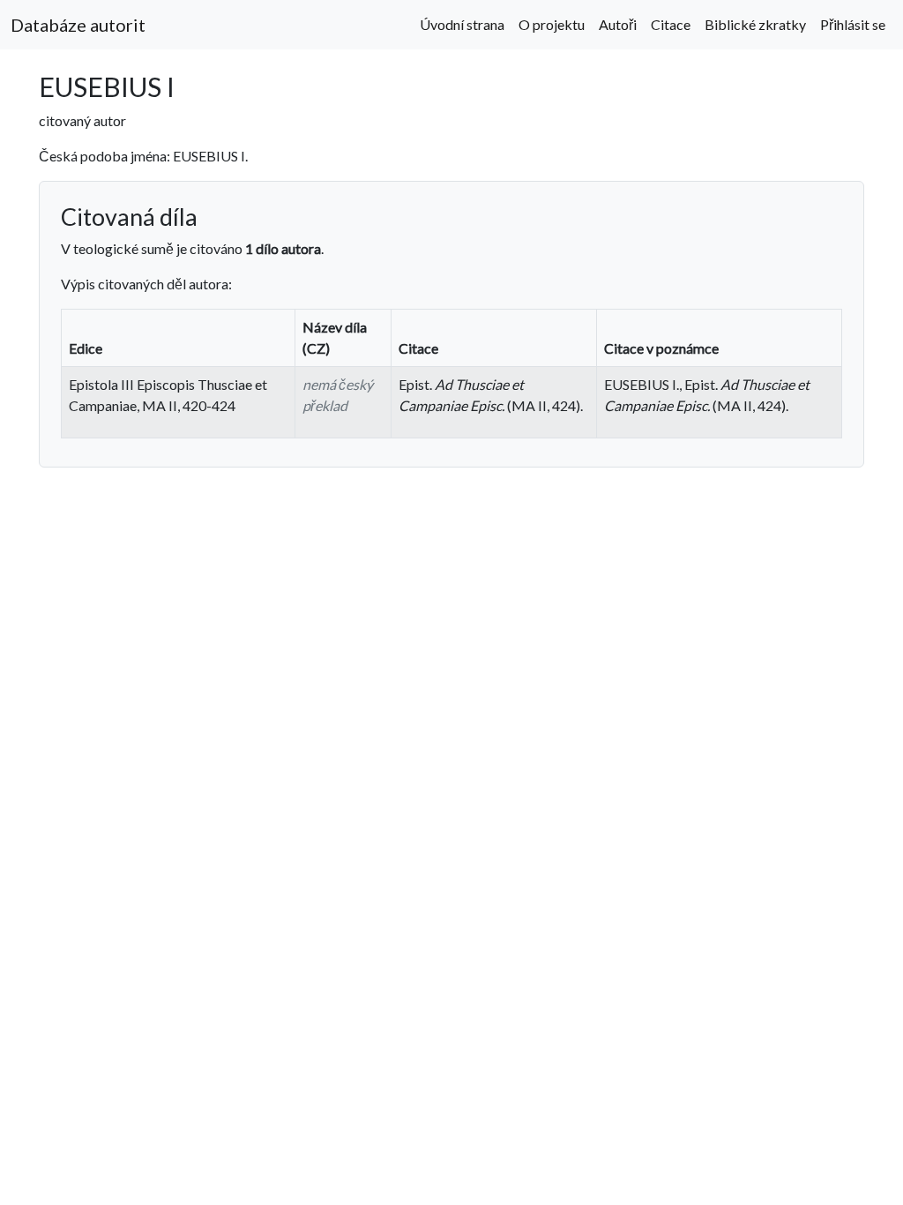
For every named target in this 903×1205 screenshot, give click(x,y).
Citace (670, 24)
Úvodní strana (462, 24)
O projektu (552, 24)
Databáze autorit (78, 24)
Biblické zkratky (755, 24)
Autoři (618, 24)
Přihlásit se (852, 24)
